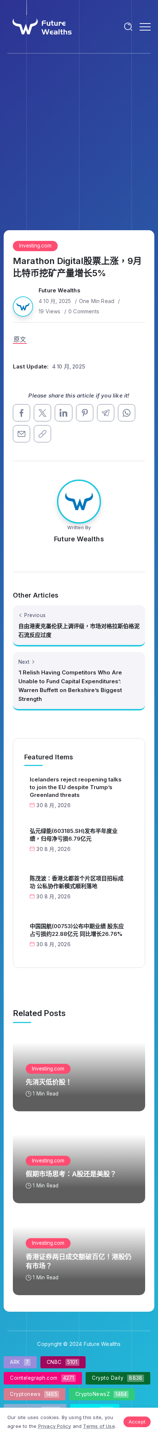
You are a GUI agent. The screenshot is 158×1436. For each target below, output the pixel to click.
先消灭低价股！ (49, 1082)
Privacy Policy (54, 1426)
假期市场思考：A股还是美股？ (71, 1174)
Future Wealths (59, 290)
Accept (137, 1422)
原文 (20, 339)
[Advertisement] (79, 136)
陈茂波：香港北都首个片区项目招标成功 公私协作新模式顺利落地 (76, 882)
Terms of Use (99, 1426)
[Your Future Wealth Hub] (41, 25)
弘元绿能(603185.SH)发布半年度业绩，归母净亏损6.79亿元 (74, 834)
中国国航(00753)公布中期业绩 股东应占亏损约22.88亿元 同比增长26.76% (77, 930)
